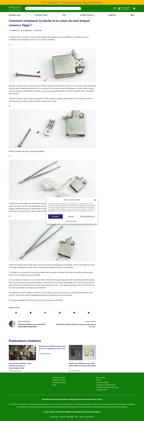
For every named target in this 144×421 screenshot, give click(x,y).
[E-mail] (89, 312)
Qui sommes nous (59, 378)
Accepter (55, 216)
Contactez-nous (101, 390)
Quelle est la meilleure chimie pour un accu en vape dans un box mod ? (52, 348)
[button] (95, 200)
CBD (64, 15)
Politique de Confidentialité (105, 385)
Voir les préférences (87, 216)
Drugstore (112, 15)
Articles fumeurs (87, 15)
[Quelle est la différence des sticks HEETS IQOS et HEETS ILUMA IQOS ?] (82, 352)
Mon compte (100, 378)
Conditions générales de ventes (107, 387)
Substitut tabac (41, 15)
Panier (98, 380)
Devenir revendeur (59, 380)
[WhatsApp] (74, 312)
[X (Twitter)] (30, 312)
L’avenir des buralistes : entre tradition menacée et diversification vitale (20, 365)
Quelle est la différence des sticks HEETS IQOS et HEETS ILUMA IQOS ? (82, 365)
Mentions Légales (102, 382)
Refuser (71, 216)
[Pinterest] (45, 312)
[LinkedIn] (60, 312)
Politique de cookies (71, 221)
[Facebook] (16, 312)
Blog (132, 15)
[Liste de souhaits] (114, 8)
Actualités (38, 30)
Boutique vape (14, 15)
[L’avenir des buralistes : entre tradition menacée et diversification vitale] (22, 352)
